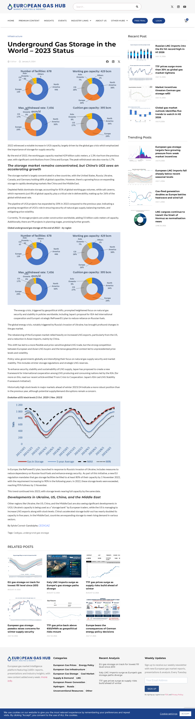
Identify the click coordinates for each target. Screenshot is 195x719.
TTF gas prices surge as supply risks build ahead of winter (102, 585)
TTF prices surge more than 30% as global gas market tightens (169, 69)
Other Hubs (118, 20)
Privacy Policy (177, 695)
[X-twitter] (172, 6)
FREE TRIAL (140, 21)
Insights (49, 20)
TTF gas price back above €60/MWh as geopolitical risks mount (62, 628)
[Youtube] (184, 6)
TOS (166, 695)
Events (62, 20)
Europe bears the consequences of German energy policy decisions (101, 628)
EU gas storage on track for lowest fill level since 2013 (119, 665)
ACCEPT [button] (185, 713)
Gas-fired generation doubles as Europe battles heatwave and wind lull (170, 194)
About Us (101, 20)
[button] (107, 61)
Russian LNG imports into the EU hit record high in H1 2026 (170, 49)
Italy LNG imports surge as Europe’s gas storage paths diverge (63, 585)
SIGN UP (151, 689)
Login (159, 21)
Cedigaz (18, 532)
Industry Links (79, 20)
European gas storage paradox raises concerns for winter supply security (24, 628)
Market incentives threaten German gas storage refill (168, 90)
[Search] (137, 6)
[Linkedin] (178, 6)
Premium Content (29, 20)
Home (11, 20)
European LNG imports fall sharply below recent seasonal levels (171, 173)
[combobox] (107, 6)
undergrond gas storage (36, 532)
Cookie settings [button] (168, 713)
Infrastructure (15, 36)
